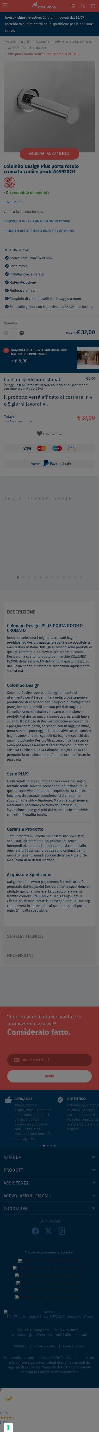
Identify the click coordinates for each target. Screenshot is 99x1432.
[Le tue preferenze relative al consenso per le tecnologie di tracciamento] (8, 1427)
